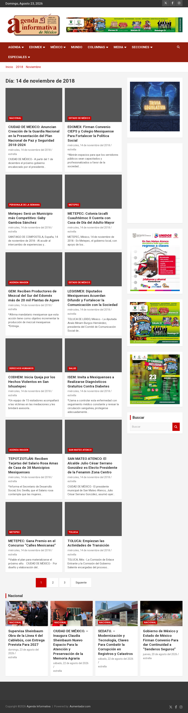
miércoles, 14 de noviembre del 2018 (29, 149)
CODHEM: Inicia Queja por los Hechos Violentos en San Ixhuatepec (31, 381)
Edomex (35, 47)
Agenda (14, 47)
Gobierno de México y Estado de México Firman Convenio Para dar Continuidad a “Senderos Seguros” (160, 640)
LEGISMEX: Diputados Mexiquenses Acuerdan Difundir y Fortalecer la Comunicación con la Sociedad (93, 298)
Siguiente (81, 582)
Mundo (76, 47)
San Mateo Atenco (80, 450)
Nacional (15, 596)
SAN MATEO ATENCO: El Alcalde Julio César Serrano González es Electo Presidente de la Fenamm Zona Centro (92, 465)
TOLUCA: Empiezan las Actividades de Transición (88, 543)
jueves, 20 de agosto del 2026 (160, 654)
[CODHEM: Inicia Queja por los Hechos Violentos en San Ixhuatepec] (33, 355)
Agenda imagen (18, 282)
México (56, 47)
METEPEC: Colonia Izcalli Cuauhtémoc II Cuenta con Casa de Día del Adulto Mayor (91, 218)
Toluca (73, 532)
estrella (12, 154)
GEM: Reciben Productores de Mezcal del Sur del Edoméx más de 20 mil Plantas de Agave (33, 295)
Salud (72, 368)
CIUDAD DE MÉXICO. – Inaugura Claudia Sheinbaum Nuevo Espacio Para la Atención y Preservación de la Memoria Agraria (70, 644)
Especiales (17, 57)
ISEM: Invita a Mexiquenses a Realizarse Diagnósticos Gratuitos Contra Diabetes (91, 381)
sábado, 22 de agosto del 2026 (70, 663)
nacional (15, 118)
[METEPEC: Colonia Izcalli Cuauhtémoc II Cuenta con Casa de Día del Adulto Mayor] (93, 192)
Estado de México (79, 118)
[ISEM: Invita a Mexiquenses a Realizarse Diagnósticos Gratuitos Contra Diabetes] (93, 355)
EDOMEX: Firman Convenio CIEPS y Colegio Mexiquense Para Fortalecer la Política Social (91, 134)
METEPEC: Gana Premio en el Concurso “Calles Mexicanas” (32, 543)
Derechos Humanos (21, 368)
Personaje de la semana (24, 205)
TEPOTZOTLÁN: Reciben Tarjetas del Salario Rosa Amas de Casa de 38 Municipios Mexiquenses (33, 465)
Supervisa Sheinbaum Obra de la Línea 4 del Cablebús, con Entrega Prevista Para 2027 (26, 638)
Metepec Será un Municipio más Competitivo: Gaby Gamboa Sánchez (30, 218)
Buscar (176, 427)
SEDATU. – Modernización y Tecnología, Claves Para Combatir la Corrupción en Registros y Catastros (115, 642)
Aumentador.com (80, 706)
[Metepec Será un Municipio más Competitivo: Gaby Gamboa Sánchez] (33, 192)
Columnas (96, 47)
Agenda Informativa (38, 706)
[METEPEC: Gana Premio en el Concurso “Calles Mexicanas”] (33, 519)
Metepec (74, 205)
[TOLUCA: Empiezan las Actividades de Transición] (93, 519)
